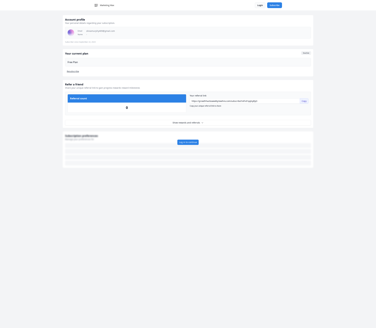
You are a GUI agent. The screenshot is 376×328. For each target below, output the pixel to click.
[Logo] (96, 5)
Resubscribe (73, 71)
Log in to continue (188, 142)
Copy (304, 101)
